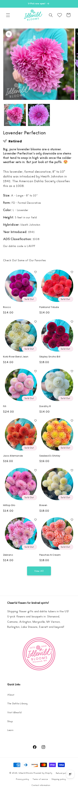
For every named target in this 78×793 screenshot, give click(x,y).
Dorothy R (45, 406)
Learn (10, 730)
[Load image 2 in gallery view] (39, 115)
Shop (10, 721)
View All (39, 570)
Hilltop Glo (9, 505)
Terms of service (40, 779)
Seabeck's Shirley (49, 455)
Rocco (7, 307)
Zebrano (8, 554)
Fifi (4, 406)
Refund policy (62, 773)
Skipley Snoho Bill (49, 356)
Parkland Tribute (49, 307)
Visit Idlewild (14, 712)
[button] (8, 15)
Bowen (43, 505)
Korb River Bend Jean (15, 356)
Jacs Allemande (13, 455)
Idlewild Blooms (26, 773)
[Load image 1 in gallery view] (15, 115)
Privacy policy (22, 779)
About (10, 694)
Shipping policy (59, 779)
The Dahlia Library (17, 703)
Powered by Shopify (43, 773)
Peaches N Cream (50, 554)
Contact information (41, 785)
